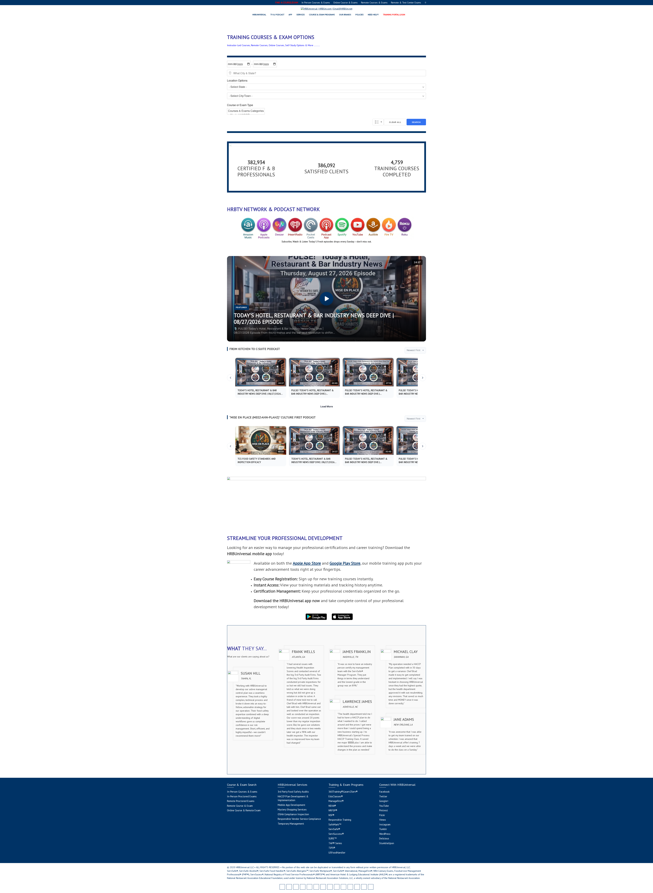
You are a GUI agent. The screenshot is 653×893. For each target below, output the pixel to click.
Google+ (383, 801)
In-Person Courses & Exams (316, 2)
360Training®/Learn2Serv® (343, 791)
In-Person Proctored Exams (242, 796)
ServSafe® (334, 829)
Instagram (384, 824)
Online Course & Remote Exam (244, 810)
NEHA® (332, 805)
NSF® (331, 815)
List (378, 122)
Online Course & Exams (345, 2)
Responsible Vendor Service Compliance (299, 818)
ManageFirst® (336, 801)
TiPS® (332, 847)
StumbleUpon (386, 843)
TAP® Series (335, 843)
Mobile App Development (291, 805)
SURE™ (333, 838)
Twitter (383, 796)
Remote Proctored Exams (240, 801)
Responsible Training (340, 819)
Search (416, 122)
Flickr (382, 815)
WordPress (384, 833)
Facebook (384, 791)
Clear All (395, 122)
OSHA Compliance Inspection (293, 814)
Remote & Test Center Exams (406, 2)
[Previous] (230, 377)
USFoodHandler (337, 852)
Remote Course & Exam (240, 805)
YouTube (384, 805)
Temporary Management (291, 823)
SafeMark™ (335, 824)
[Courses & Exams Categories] (246, 111)
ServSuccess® (336, 833)
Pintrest (383, 810)
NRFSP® (333, 810)
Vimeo (382, 819)
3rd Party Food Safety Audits (293, 791)
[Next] (422, 377)
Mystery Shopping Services (292, 809)
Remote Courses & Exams (374, 2)
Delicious (384, 838)
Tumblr (383, 829)
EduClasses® (336, 796)
